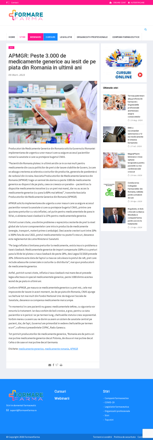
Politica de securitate (125, 436)
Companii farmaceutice (126, 36)
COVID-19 (109, 402)
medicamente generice (31, 348)
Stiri (22, 36)
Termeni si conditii (102, 436)
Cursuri (60, 391)
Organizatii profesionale (92, 36)
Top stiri (109, 419)
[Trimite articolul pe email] (50, 365)
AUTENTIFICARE (137, 2)
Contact (14, 2)
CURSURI (50, 36)
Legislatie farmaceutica (117, 406)
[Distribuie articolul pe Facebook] (54, 365)
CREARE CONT (119, 2)
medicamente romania (57, 348)
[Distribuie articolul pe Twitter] (57, 365)
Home (12, 36)
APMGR (74, 348)
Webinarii (35, 36)
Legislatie (66, 36)
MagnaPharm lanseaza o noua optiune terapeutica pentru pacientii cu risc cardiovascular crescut (136, 163)
